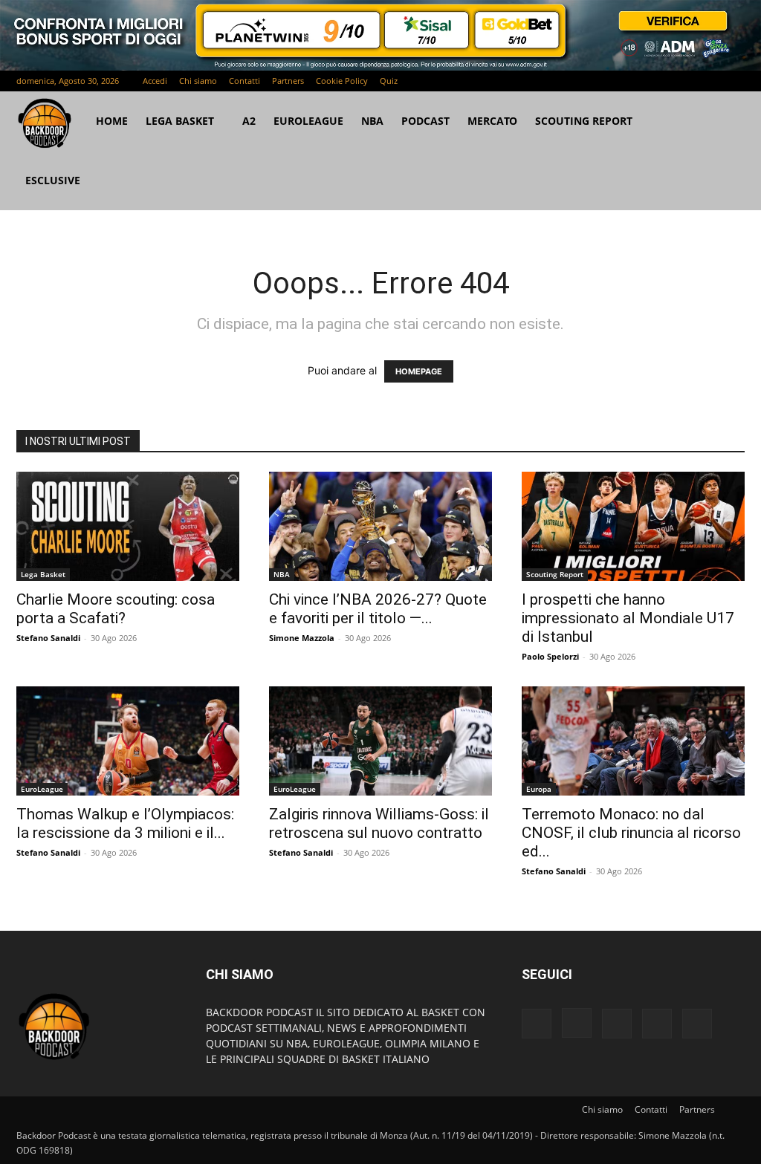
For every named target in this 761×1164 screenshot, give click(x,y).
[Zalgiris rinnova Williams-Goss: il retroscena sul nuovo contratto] (380, 741)
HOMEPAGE (418, 371)
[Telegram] (684, 81)
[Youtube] (733, 81)
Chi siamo (198, 80)
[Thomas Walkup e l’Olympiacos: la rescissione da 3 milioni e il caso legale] (127, 741)
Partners (288, 80)
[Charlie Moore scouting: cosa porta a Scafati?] (127, 526)
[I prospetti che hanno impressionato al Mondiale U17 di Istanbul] (633, 526)
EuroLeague (308, 121)
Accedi (155, 80)
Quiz (389, 80)
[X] (709, 81)
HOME (112, 121)
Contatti (244, 80)
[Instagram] (660, 81)
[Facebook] (635, 81)
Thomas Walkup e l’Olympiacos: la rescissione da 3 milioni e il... (125, 823)
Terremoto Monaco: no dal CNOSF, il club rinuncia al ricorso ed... (631, 832)
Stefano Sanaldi (48, 637)
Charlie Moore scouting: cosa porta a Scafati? (115, 609)
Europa (538, 789)
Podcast (425, 121)
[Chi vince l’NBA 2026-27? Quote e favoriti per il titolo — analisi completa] (380, 526)
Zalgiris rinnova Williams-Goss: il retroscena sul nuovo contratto (379, 823)
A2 (249, 121)
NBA (372, 121)
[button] (727, 122)
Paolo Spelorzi (550, 656)
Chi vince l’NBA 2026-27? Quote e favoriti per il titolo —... (378, 609)
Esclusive (52, 180)
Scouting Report (583, 121)
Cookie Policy (342, 80)
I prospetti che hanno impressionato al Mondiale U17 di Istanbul (628, 618)
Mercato (492, 121)
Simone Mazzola (301, 637)
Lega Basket (180, 121)
